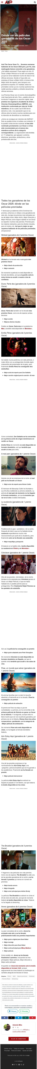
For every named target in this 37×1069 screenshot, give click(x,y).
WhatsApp (25, 1011)
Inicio (2, 51)
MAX (14, 976)
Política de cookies (16, 1050)
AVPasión (20, 1061)
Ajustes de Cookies (27, 1050)
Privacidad (7, 1050)
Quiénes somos (8, 1048)
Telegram (13, 1011)
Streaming (15, 979)
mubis (27, 1055)
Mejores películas (22, 976)
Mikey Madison (26, 948)
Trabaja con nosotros (19, 1048)
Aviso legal (28, 1048)
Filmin (15, 548)
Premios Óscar (6, 979)
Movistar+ (25, 548)
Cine (6, 51)
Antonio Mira (6, 45)
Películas (31, 976)
